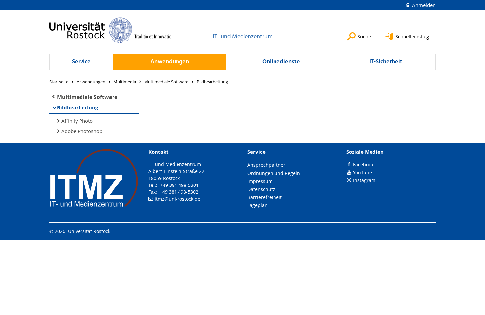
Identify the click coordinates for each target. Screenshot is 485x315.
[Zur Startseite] (110, 30)
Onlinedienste (281, 62)
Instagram (364, 180)
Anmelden (423, 5)
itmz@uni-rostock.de (177, 199)
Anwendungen (169, 62)
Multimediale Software (87, 96)
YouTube (362, 172)
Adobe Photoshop (81, 131)
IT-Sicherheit (385, 62)
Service (81, 62)
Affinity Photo (77, 120)
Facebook (363, 164)
